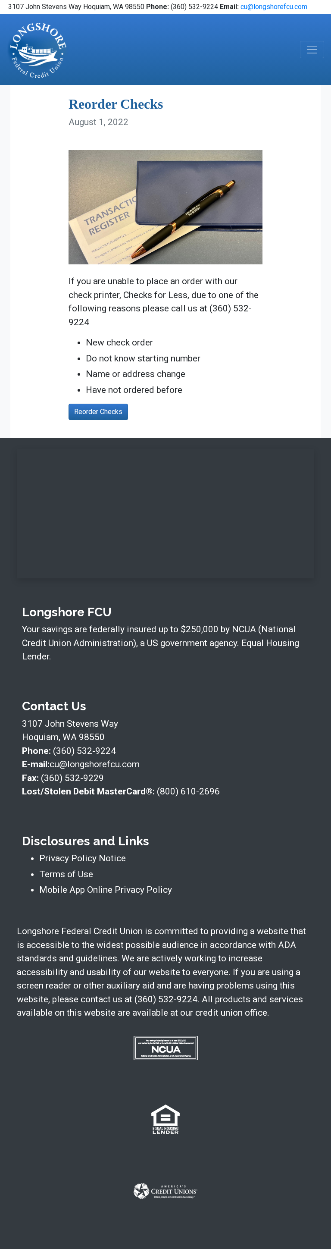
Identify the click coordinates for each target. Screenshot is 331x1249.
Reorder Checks (98, 412)
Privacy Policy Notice (82, 858)
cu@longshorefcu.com (273, 7)
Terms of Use (66, 874)
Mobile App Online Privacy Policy (105, 890)
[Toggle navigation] (312, 49)
